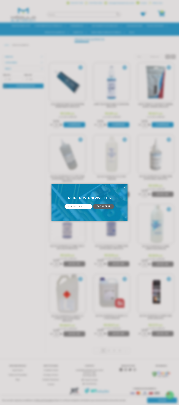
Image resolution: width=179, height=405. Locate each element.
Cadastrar (103, 206)
